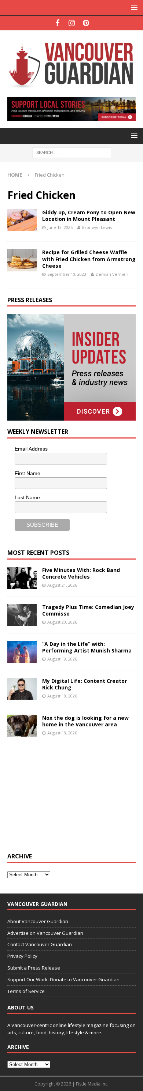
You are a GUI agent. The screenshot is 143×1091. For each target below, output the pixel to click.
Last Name (27, 497)
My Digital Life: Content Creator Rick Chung (84, 684)
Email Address (31, 449)
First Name (27, 473)
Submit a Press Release (33, 967)
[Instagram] (71, 23)
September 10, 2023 (66, 274)
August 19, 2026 (62, 659)
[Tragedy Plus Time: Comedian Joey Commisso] (22, 615)
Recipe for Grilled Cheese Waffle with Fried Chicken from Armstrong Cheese (89, 259)
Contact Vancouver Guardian (39, 944)
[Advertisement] (62, 797)
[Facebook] (57, 23)
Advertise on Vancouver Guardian (45, 933)
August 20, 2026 (62, 622)
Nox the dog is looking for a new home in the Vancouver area (85, 721)
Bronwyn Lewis (97, 227)
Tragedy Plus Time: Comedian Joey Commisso (88, 610)
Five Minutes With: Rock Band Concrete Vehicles (81, 573)
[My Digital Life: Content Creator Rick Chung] (22, 689)
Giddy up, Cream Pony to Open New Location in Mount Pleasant (88, 215)
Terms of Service (26, 991)
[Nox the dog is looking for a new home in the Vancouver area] (22, 726)
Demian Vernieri (112, 274)
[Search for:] (71, 152)
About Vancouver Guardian (37, 921)
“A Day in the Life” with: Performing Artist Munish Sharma (87, 647)
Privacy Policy (22, 956)
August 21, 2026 (62, 585)
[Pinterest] (86, 23)
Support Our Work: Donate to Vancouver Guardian (63, 979)
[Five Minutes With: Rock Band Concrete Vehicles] (22, 578)
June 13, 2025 (60, 227)
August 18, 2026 (62, 696)
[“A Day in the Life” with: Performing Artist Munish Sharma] (22, 652)
